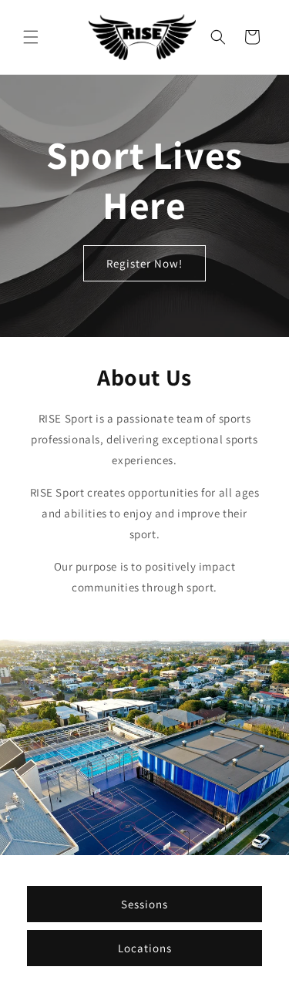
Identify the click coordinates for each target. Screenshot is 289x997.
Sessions (144, 903)
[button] (31, 37)
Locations (145, 947)
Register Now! (144, 263)
